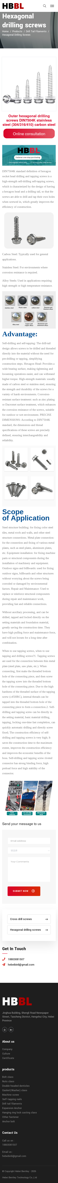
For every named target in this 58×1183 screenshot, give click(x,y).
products (17, 31)
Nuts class (8, 1081)
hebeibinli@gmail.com (14, 1156)
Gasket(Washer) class (14, 1090)
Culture (6, 1053)
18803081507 (9, 1144)
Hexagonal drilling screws (16, 35)
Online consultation (29, 133)
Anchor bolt (8, 1121)
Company (7, 1049)
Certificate (8, 1058)
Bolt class (7, 1077)
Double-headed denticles (16, 1086)
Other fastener (10, 1117)
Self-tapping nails (12, 1099)
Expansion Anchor (12, 1108)
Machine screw (10, 1094)
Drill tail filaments (36, 31)
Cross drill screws (21, 919)
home (5, 31)
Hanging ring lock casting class (19, 1112)
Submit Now (21, 891)
